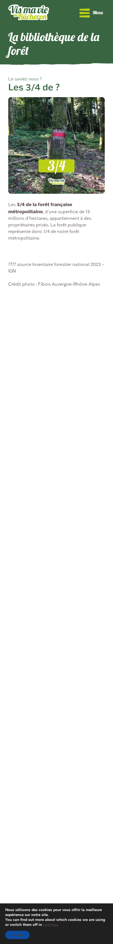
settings (50, 924)
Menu (97, 13)
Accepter (17, 935)
